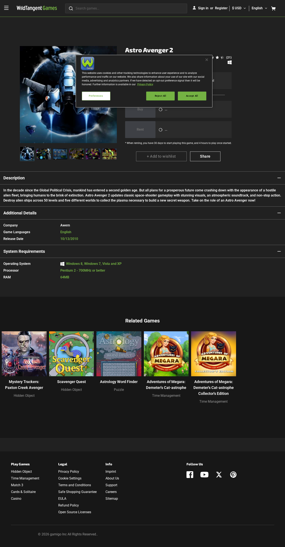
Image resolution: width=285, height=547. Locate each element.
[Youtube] (204, 475)
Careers (111, 492)
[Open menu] (6, 8)
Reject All (160, 95)
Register (221, 8)
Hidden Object (24, 396)
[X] (219, 474)
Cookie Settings (69, 478)
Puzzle (119, 390)
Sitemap (111, 499)
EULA (62, 499)
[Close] (206, 59)
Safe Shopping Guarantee (77, 492)
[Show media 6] (109, 153)
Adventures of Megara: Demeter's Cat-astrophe (166, 384)
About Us (112, 478)
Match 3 (17, 485)
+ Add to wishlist (161, 156)
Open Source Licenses (74, 512)
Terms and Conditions (74, 485)
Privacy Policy (68, 472)
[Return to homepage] (36, 8)
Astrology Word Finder (119, 381)
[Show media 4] (76, 153)
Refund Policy (68, 505)
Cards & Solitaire (23, 492)
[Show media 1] (27, 153)
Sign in (203, 8)
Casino (16, 499)
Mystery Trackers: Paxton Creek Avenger (24, 384)
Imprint (110, 472)
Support (111, 485)
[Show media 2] (43, 153)
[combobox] (126, 8)
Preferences (96, 95)
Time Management (166, 396)
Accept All (192, 95)
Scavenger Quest (71, 381)
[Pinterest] (233, 474)
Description (14, 177)
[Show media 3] (60, 153)
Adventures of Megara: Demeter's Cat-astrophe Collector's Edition (213, 387)
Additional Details (19, 212)
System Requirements (24, 251)
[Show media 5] (93, 153)
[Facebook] (189, 474)
